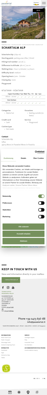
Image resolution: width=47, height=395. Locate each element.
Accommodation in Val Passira (35, 348)
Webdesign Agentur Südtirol (4, 379)
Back (38, 10)
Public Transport (5, 340)
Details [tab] (23, 158)
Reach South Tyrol (6, 337)
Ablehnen (23, 241)
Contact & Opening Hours (8, 345)
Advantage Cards (5, 342)
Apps (2, 352)
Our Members (28, 345)
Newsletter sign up (11, 280)
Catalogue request (29, 337)
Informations (6, 335)
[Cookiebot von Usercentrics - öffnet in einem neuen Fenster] (34, 152)
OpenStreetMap (34, 247)
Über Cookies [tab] (38, 158)
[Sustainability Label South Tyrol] (6, 368)
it (37, 378)
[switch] (41, 203)
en (41, 378)
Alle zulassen (23, 227)
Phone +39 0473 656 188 (31, 318)
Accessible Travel (29, 342)
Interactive (5, 348)
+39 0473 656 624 (9, 311)
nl (44, 378)
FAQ (26, 340)
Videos (3, 357)
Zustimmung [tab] (8, 158)
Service (27, 335)
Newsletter (4, 350)
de (34, 378)
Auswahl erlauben (23, 234)
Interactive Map (5, 355)
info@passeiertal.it (36, 322)
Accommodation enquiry (31, 350)
